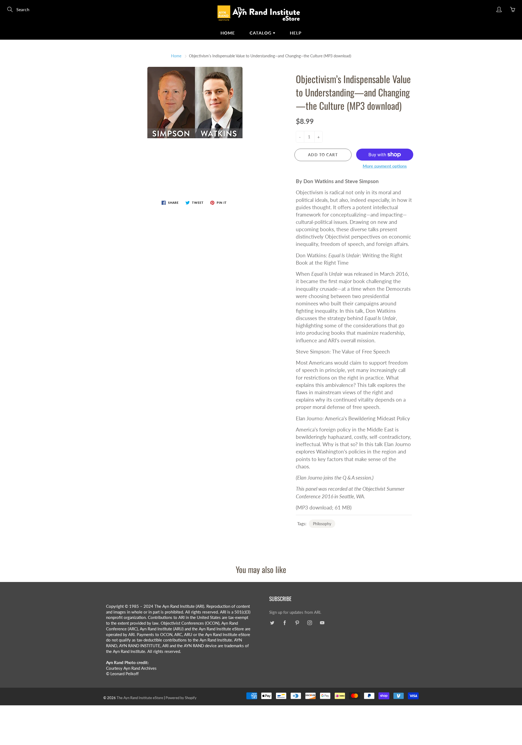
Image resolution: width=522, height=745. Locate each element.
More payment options (385, 165)
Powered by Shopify (181, 698)
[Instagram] (309, 623)
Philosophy (322, 523)
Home (227, 32)
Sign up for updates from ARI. (295, 612)
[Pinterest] (297, 623)
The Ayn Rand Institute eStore (140, 698)
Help (296, 32)
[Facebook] (284, 623)
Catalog (261, 32)
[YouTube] (322, 623)
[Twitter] (272, 623)
